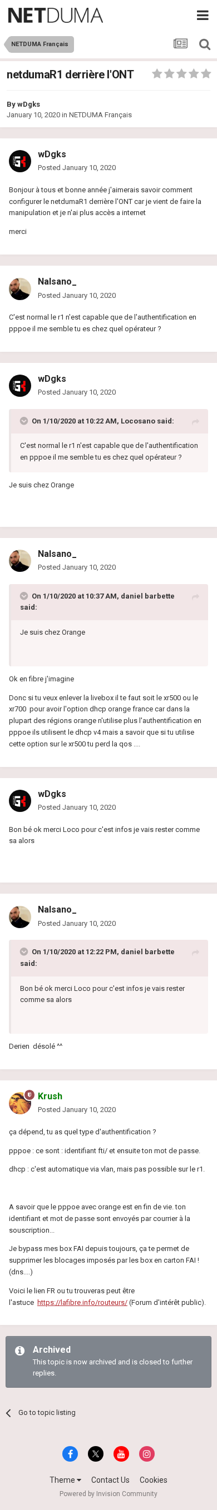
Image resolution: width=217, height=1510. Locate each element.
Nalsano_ (57, 281)
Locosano (138, 421)
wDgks (28, 104)
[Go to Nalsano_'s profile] (20, 289)
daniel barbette (148, 596)
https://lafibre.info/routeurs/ (82, 1302)
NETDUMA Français (100, 115)
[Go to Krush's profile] (20, 1103)
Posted (77, 167)
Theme (63, 1480)
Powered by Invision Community (108, 1494)
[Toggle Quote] (25, 420)
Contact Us (110, 1480)
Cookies (153, 1480)
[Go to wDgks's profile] (20, 161)
